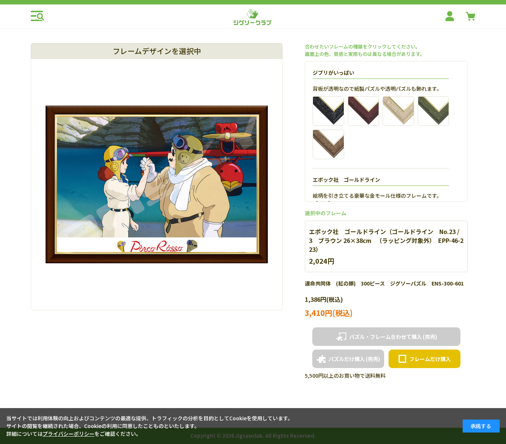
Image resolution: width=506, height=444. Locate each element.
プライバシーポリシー (68, 433)
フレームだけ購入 (430, 359)
